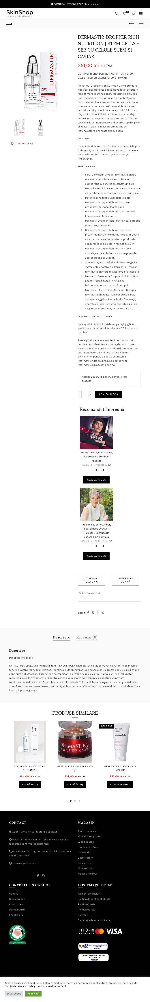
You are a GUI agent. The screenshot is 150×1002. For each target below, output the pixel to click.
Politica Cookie (86, 904)
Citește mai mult (120, 784)
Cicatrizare (84, 863)
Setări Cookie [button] (14, 993)
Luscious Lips (86, 841)
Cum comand (17, 899)
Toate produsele (87, 831)
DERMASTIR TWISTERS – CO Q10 (75, 768)
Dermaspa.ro (92, 4)
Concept (14, 893)
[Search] (117, 13)
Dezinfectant (85, 857)
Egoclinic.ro (16, 915)
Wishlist (127, 12)
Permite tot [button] (33, 993)
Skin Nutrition (86, 868)
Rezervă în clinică (125, 580)
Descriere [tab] (61, 636)
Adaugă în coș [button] (30, 784)
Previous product (131, 24)
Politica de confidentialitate (94, 899)
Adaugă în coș (108, 394)
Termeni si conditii (88, 893)
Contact (83, 915)
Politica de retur (87, 909)
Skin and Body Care (89, 836)
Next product (140, 24)
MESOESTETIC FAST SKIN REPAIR (120, 768)
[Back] (9, 24)
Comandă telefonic (91, 580)
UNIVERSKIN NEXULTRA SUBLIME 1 (30, 768)
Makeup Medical (87, 873)
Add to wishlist (91, 593)
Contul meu (16, 904)
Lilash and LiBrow (88, 847)
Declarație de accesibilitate (94, 920)
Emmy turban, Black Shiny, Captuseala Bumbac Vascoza (96, 456)
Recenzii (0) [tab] (86, 636)
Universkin (84, 852)
